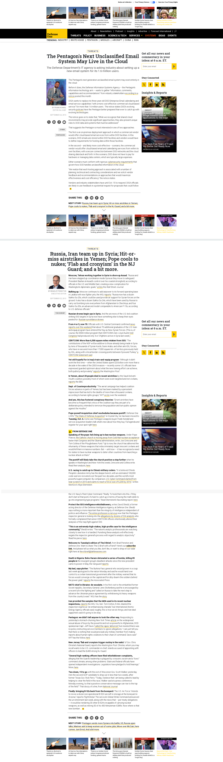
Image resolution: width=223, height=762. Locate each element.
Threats (76, 35)
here (95, 425)
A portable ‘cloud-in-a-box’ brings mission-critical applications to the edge (156, 115)
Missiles (105, 40)
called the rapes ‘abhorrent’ (107, 626)
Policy (88, 35)
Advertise (142, 31)
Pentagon (92, 40)
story (104, 596)
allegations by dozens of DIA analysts (117, 516)
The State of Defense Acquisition (90, 416)
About (93, 31)
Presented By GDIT (149, 121)
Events (172, 35)
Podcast (119, 31)
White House (77, 40)
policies (79, 109)
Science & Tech (117, 35)
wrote (107, 395)
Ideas (162, 35)
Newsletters (106, 31)
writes (100, 287)
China (128, 40)
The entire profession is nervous (102, 513)
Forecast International (161, 31)
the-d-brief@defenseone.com (93, 551)
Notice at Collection (124, 2)
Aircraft (117, 40)
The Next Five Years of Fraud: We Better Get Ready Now (158, 145)
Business (99, 35)
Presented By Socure (151, 149)
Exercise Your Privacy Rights (168, 2)
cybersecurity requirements (120, 162)
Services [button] (135, 35)
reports (108, 294)
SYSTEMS (150, 35)
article (113, 620)
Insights (130, 31)
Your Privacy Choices (142, 2)
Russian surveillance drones (91, 319)
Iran (136, 40)
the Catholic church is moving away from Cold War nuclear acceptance (107, 437)
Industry (63, 40)
